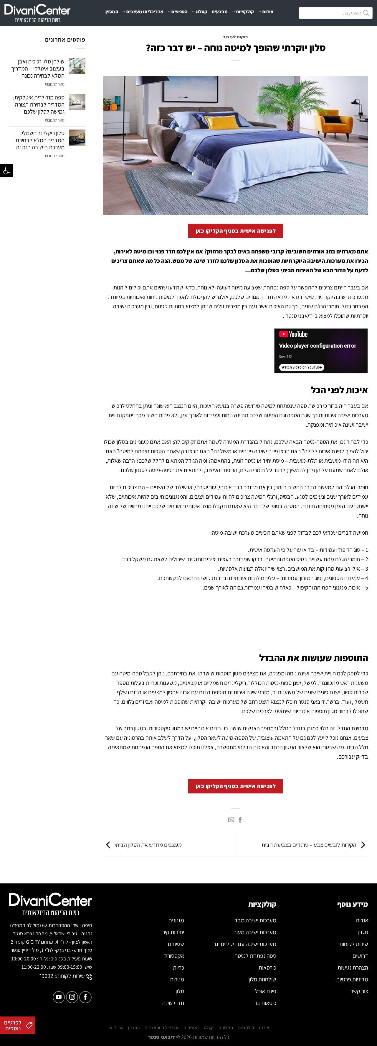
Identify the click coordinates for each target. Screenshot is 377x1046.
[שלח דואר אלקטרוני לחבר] (231, 820)
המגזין (111, 12)
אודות (268, 12)
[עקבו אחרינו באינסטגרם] (72, 997)
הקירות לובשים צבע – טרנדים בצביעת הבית (310, 845)
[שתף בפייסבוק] (240, 820)
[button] (6, 170)
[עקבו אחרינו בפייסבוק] (85, 997)
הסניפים (179, 12)
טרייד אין (187, 35)
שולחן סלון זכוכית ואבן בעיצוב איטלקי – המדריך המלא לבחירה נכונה (38, 68)
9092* (46, 976)
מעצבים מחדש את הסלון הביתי (147, 845)
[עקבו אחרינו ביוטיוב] (59, 997)
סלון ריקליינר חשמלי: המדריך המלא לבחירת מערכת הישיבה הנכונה (40, 140)
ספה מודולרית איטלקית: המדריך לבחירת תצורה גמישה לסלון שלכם (39, 104)
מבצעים (220, 12)
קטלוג (202, 12)
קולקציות (245, 12)
